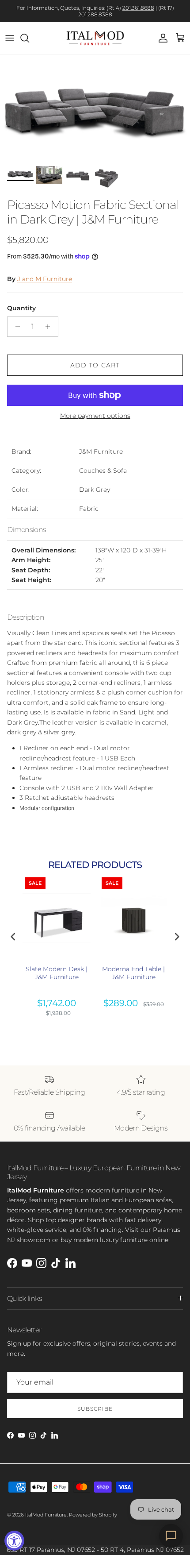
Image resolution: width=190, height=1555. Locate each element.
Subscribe (95, 1408)
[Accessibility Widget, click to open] (14, 1541)
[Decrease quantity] (15, 326)
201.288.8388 (95, 14)
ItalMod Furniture (46, 1515)
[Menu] (9, 38)
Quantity (21, 308)
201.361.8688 (138, 7)
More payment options (95, 416)
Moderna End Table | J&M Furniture (133, 973)
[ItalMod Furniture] (95, 38)
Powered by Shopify (93, 1515)
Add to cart (95, 365)
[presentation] (13, 936)
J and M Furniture (44, 279)
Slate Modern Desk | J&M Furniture (56, 973)
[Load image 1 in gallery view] (95, 108)
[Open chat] (171, 1536)
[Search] (29, 38)
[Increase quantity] (50, 326)
